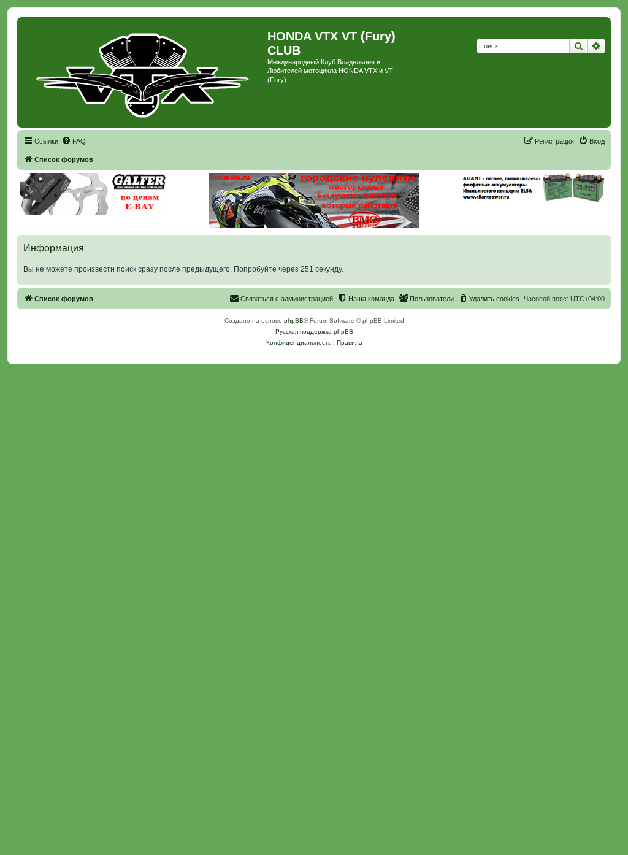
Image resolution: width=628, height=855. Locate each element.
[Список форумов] (143, 72)
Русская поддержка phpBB (314, 331)
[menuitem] (73, 141)
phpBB (294, 320)
